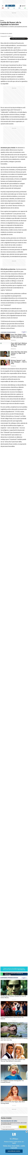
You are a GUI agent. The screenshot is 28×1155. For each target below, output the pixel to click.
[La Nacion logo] (10, 5)
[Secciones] (2, 6)
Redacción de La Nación (7, 33)
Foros (2, 20)
